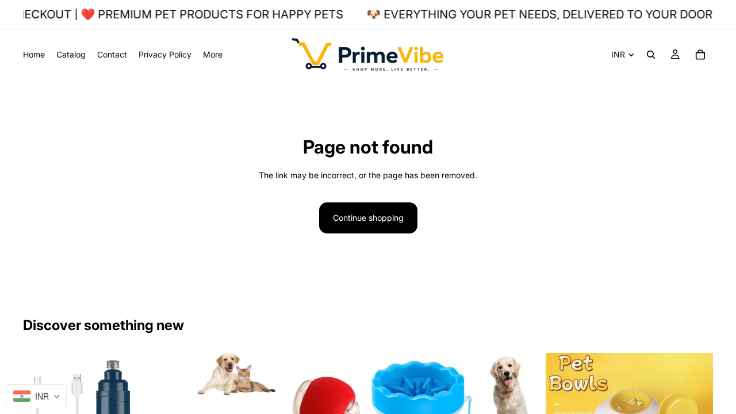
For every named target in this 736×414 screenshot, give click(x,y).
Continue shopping (368, 218)
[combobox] (36, 396)
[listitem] (212, 54)
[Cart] (700, 54)
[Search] (651, 54)
